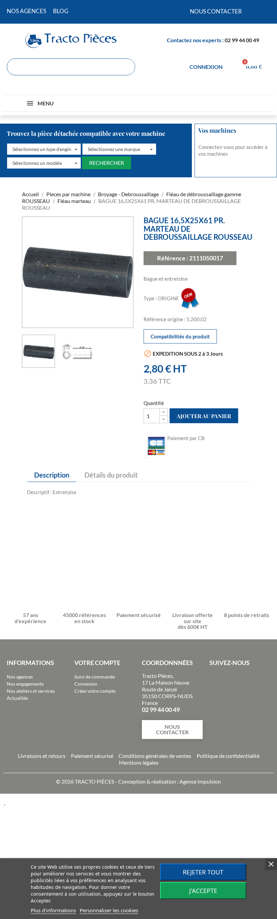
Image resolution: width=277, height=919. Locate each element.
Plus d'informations (53, 910)
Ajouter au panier (204, 415)
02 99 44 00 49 (242, 40)
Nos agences (20, 677)
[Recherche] (126, 67)
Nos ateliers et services (31, 691)
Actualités (17, 698)
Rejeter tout (203, 872)
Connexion (85, 684)
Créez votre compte (95, 691)
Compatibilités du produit (180, 336)
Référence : (172, 258)
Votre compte (97, 662)
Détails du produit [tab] (111, 475)
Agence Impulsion (200, 781)
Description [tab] (51, 475)
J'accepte (203, 891)
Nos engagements (25, 684)
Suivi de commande (94, 677)
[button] (44, 149)
